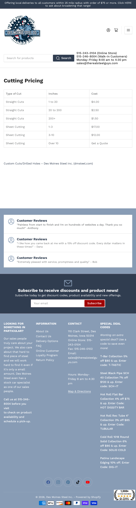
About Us (42, 331)
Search (66, 58)
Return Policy (45, 360)
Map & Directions (79, 391)
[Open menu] (128, 30)
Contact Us (43, 336)
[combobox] (39, 58)
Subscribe (94, 303)
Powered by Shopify (88, 497)
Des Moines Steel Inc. (59, 497)
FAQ (38, 345)
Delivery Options (47, 341)
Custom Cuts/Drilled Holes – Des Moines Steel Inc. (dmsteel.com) (48, 163)
